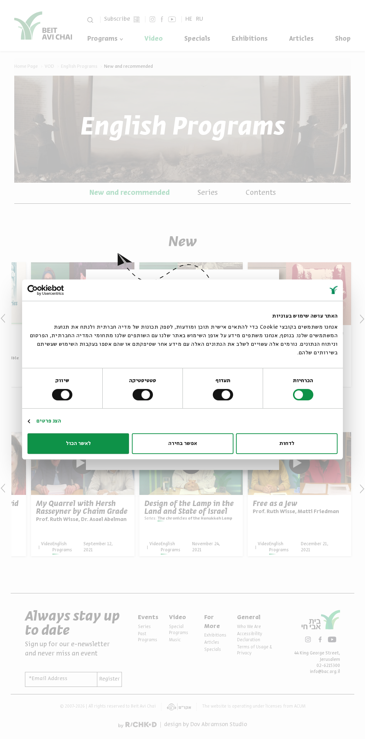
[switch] (224, 394)
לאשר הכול (78, 443)
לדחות (286, 443)
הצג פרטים (48, 421)
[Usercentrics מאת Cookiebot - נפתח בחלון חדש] (58, 290)
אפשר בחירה (182, 443)
